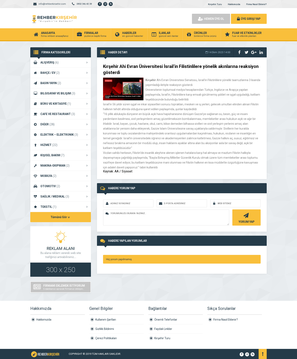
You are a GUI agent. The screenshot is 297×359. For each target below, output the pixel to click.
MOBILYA (48, 175)
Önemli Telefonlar (165, 319)
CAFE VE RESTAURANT (57, 114)
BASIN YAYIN (50, 83)
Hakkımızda (234, 4)
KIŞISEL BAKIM (52, 155)
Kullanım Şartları (105, 319)
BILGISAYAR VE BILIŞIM (57, 93)
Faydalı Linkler (163, 328)
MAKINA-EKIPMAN (55, 165)
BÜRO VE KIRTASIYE (55, 103)
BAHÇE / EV (50, 72)
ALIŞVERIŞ (49, 62)
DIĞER (47, 124)
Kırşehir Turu (215, 4)
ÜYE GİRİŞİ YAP (251, 18)
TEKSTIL (48, 206)
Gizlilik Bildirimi (104, 328)
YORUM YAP (247, 221)
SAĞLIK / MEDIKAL (54, 196)
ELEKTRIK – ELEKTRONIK (59, 134)
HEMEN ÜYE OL (214, 18)
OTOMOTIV (50, 186)
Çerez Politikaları (106, 338)
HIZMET (48, 145)
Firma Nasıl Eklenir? (256, 4)
